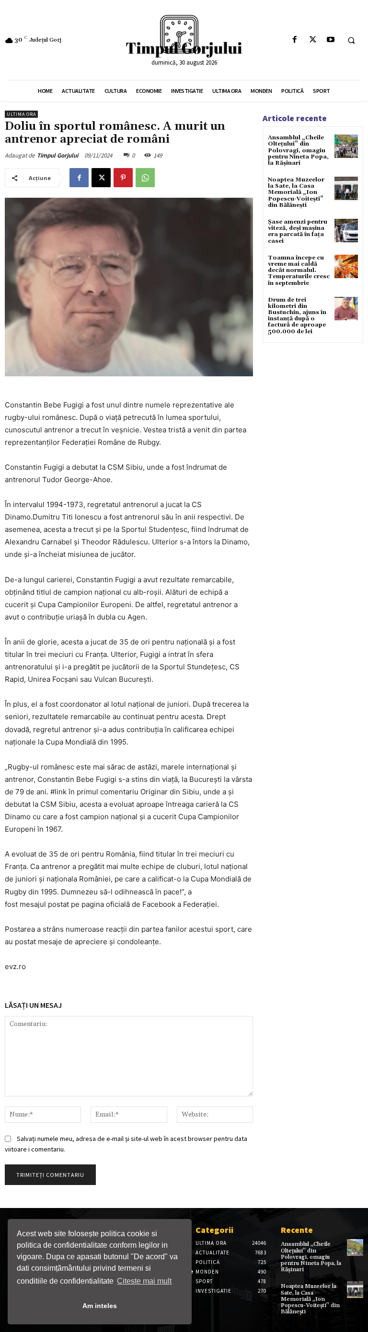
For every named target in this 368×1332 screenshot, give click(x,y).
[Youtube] (330, 40)
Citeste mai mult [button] (144, 1281)
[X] (312, 40)
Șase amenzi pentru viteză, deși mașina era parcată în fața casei (297, 231)
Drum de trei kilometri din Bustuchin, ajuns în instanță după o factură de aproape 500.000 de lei (297, 315)
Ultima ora (21, 114)
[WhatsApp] (145, 177)
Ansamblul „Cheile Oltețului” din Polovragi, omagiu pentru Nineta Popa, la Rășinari (298, 150)
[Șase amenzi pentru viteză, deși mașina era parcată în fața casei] (346, 230)
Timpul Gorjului (57, 155)
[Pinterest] (123, 177)
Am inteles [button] (99, 1305)
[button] (351, 40)
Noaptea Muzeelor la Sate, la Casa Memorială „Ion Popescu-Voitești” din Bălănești (296, 192)
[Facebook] (294, 40)
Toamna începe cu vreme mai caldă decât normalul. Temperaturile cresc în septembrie (299, 270)
